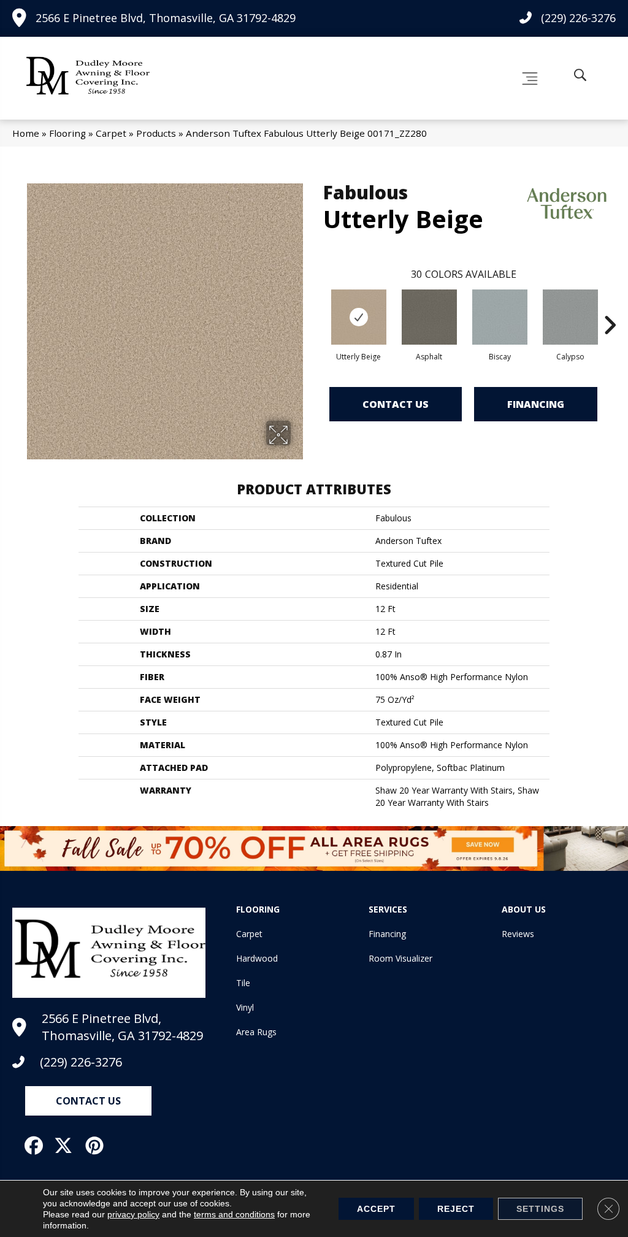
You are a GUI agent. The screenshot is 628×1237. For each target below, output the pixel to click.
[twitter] (67, 1145)
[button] (88, 1101)
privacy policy (133, 1214)
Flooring (67, 133)
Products (156, 133)
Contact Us (395, 404)
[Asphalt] (429, 317)
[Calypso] (570, 317)
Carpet (111, 133)
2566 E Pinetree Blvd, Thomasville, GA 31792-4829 (166, 17)
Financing (535, 404)
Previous (317, 307)
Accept (376, 1209)
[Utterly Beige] (358, 317)
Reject (456, 1209)
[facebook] (37, 1145)
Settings (540, 1209)
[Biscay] (499, 317)
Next (609, 307)
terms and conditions (234, 1214)
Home (25, 133)
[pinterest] (97, 1145)
